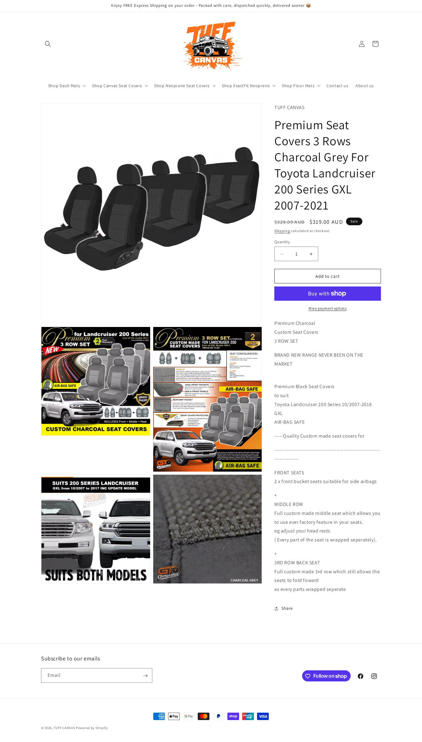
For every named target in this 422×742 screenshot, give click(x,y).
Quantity (282, 241)
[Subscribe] (145, 675)
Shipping (282, 230)
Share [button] (287, 608)
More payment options (328, 308)
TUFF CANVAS (64, 728)
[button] (48, 44)
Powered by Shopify (92, 728)
